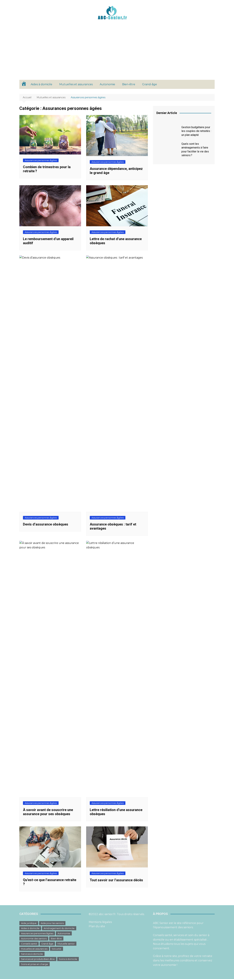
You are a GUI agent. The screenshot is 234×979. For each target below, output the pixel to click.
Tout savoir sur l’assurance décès (116, 880)
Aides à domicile (41, 84)
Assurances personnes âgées (41, 160)
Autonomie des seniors (34, 938)
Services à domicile (32, 954)
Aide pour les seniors (52, 923)
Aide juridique (28, 923)
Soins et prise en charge (34, 964)
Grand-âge (149, 84)
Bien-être (128, 84)
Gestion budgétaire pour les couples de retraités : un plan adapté (196, 131)
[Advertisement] (117, 54)
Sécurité (56, 948)
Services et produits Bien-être (38, 959)
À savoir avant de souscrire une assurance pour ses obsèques (48, 812)
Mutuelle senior (66, 943)
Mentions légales (100, 922)
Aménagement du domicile (59, 928)
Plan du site (97, 926)
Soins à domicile (68, 959)
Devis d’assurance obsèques (45, 524)
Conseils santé (29, 943)
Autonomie (107, 84)
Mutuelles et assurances (76, 84)
